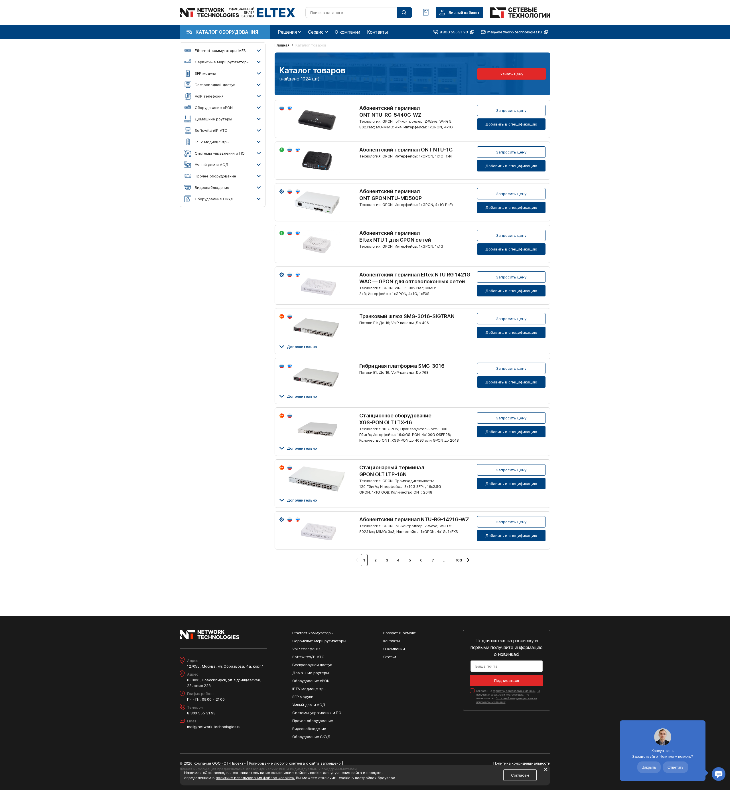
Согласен (520, 775)
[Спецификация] (425, 12)
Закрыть (649, 767)
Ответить (676, 767)
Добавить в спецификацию (511, 124)
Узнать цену (511, 74)
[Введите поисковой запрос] (404, 12)
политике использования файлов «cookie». (255, 777)
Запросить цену (511, 110)
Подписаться (506, 680)
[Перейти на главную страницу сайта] (237, 12)
